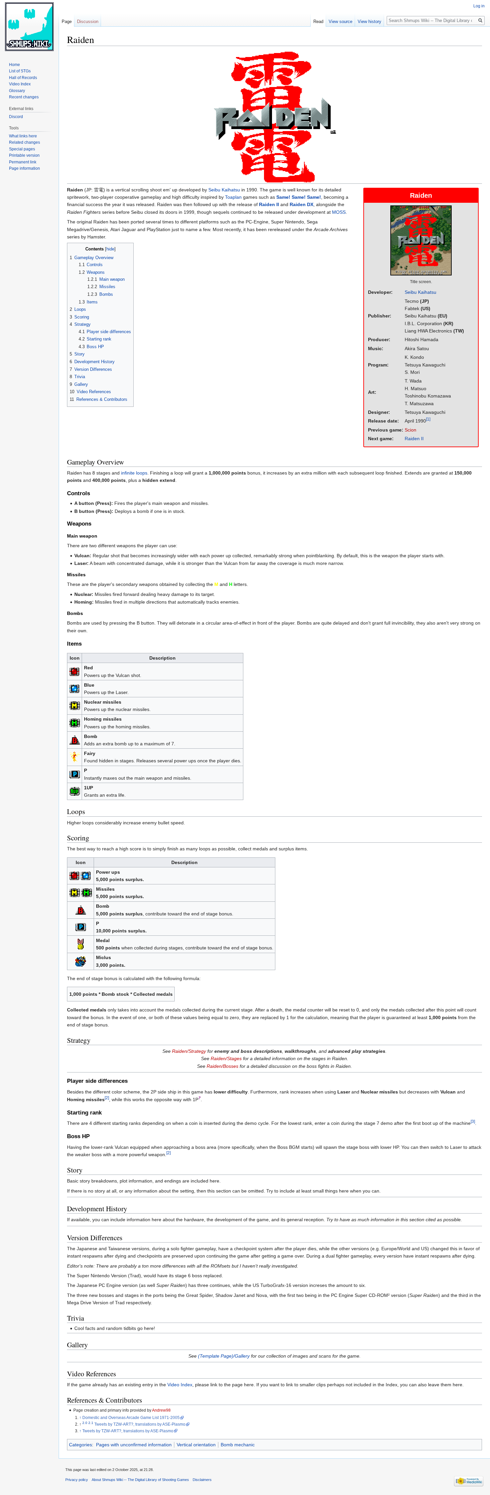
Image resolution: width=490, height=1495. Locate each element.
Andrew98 (161, 1410)
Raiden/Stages (226, 1058)
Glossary (17, 90)
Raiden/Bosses (222, 1066)
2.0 (84, 1423)
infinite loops (134, 473)
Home (14, 64)
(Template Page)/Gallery (224, 1356)
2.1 (90, 1423)
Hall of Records (23, 77)
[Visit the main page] (29, 26)
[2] (107, 1097)
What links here (23, 136)
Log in (479, 6)
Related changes (24, 142)
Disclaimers (202, 1480)
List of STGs (20, 71)
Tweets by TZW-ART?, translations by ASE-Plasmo (139, 1424)
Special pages (22, 149)
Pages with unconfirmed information (134, 1444)
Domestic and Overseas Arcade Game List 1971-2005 (131, 1417)
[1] (428, 419)
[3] (473, 1121)
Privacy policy (76, 1480)
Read (318, 21)
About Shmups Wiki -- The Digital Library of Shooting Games (140, 1480)
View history (369, 21)
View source (340, 21)
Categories (80, 1444)
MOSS (339, 212)
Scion (410, 430)
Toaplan (233, 197)
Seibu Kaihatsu (420, 292)
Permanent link (22, 162)
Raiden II (414, 438)
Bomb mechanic (238, 1444)
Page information (24, 168)
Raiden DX (301, 204)
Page (67, 21)
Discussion (87, 21)
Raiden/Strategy (189, 1051)
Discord (16, 116)
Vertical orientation (196, 1444)
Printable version (24, 155)
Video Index (179, 1384)
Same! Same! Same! (298, 197)
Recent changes (24, 97)
